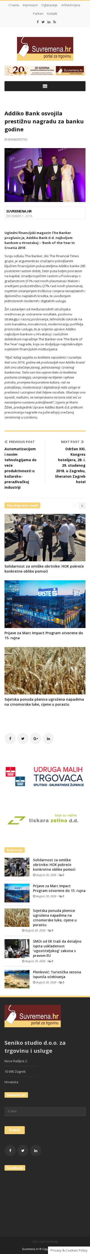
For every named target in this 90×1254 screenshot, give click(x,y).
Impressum (30, 5)
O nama (13, 5)
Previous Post (22, 441)
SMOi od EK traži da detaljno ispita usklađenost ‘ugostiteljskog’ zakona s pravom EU (57, 948)
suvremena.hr (19, 211)
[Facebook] (38, 22)
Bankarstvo (18, 139)
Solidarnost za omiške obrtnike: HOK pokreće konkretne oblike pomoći (44, 569)
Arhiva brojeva (70, 5)
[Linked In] (49, 22)
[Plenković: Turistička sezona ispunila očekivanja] (17, 979)
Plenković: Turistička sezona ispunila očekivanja (57, 974)
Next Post (70, 441)
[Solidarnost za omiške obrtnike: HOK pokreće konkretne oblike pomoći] (17, 866)
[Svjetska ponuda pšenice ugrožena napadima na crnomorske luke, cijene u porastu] (17, 917)
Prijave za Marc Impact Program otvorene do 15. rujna (59, 888)
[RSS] (54, 22)
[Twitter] (43, 22)
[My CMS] (45, 49)
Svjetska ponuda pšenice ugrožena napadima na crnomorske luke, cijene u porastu (44, 702)
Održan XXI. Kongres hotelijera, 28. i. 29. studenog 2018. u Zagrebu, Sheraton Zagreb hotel (70, 465)
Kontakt (52, 13)
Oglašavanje (49, 5)
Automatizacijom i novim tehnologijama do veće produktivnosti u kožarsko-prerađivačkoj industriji (20, 468)
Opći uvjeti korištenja (45, 1241)
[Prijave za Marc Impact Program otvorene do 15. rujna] (17, 892)
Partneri (38, 13)
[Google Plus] (35, 738)
